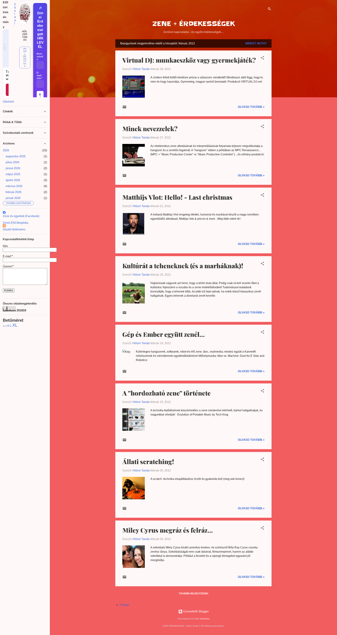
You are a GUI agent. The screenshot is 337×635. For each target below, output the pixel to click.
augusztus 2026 (15, 156)
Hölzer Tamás (24, 35)
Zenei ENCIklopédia (15, 222)
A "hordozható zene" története (166, 393)
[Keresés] (269, 9)
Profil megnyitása (25, 57)
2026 (6, 150)
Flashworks (205, 619)
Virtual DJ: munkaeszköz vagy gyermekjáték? (189, 60)
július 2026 (12, 162)
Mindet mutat (256, 43)
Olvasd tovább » (251, 106)
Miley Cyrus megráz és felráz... (167, 530)
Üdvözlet (8, 101)
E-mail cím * (39, 75)
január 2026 (13, 198)
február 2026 (13, 192)
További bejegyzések (193, 593)
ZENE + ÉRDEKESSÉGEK (193, 23)
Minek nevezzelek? (150, 128)
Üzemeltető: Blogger (196, 611)
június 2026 (13, 168)
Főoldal (124, 604)
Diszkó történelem (14, 229)
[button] (262, 58)
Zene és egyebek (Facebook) (21, 216)
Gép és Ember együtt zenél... (163, 334)
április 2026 (13, 180)
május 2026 (13, 174)
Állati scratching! (148, 461)
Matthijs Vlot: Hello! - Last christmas (177, 197)
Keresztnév (40, 56)
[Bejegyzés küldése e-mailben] (124, 108)
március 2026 (14, 186)
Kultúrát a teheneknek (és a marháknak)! (182, 265)
